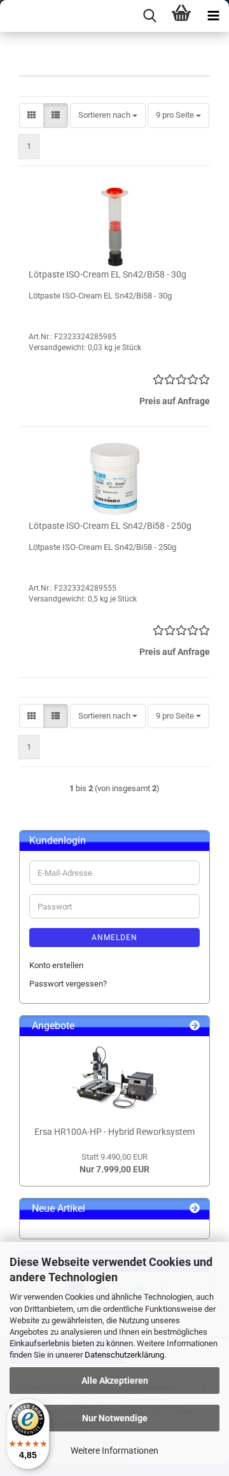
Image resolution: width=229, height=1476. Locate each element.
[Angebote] (195, 1026)
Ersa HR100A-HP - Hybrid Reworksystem (114, 1132)
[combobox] (108, 115)
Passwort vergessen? (68, 983)
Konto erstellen (56, 965)
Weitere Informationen (114, 1450)
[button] (31, 115)
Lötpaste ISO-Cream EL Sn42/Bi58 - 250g (110, 526)
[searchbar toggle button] (149, 16)
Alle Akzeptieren (114, 1380)
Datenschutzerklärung (124, 1355)
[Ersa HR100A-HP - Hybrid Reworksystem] (114, 1077)
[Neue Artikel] (195, 1209)
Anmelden (114, 937)
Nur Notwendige (115, 1418)
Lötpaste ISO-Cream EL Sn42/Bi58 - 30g (107, 274)
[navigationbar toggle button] (213, 16)
